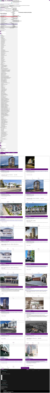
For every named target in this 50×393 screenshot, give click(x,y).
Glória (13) (2, 47)
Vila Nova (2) (2, 54)
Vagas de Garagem (2, 138)
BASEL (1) (2, 67)
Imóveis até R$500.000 (16, 0)
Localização (1, 37)
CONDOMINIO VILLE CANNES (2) (5, 71)
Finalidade (1, 35)
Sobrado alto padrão (31, 220)
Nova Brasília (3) (3, 50)
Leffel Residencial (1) (4, 89)
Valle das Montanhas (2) (4, 124)
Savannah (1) (2, 116)
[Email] (1, 378)
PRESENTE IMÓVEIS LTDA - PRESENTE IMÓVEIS (6, 0)
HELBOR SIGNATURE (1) (4, 84)
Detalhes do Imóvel (2, 148)
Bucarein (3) (2, 43)
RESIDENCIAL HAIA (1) (4, 102)
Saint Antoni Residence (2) (4, 115)
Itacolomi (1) (2, 56)
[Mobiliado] (2, 141)
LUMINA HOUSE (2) (3, 90)
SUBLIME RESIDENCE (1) (4, 119)
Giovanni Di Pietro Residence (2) (5, 82)
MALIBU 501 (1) (3, 91)
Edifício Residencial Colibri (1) (5, 76)
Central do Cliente (4, 372)
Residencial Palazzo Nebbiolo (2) (5, 109)
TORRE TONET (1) (3, 120)
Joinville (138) (3, 38)
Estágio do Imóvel (2, 127)
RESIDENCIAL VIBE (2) (4, 113)
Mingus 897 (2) (3, 92)
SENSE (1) (2, 117)
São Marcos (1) (3, 53)
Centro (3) (2, 44)
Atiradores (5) (3, 40)
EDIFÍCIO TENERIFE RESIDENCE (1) (5, 78)
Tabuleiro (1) (2, 60)
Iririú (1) (2, 48)
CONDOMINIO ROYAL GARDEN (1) (5, 70)
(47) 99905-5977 (4, 382)
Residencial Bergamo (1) (4, 100)
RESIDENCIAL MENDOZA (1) (4, 105)
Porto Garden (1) (3, 97)
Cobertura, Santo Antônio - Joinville (9, 174)
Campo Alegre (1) (3, 61)
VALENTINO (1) (3, 123)
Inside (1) (2, 86)
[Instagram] (1, 379)
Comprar (2, 369)
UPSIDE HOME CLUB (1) (4, 122)
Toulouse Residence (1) (4, 121)
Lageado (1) (2, 62)
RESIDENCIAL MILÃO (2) (4, 106)
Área (1, 142)
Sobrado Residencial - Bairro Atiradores (10, 267)
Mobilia (1, 140)
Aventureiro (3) (3, 41)
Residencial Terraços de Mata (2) (5, 111)
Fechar (49, 0)
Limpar (13, 152)
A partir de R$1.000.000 (16, 2)
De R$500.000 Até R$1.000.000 (17, 1)
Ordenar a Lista (2, 150)
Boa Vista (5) (3, 42)
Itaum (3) (2, 49)
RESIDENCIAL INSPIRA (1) (4, 104)
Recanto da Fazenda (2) (4, 98)
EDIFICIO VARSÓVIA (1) (4, 79)
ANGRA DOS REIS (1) (3, 66)
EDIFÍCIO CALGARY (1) (4, 73)
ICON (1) (2, 85)
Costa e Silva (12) (3, 45)
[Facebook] (1, 375)
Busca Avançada (3, 153)
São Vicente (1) (3, 63)
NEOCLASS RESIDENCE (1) (4, 95)
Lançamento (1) (3, 136)
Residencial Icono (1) (3, 103)
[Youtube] (1, 376)
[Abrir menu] (8, 4)
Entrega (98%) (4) (3, 132)
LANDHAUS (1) (3, 87)
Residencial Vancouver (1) (4, 112)
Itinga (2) (2, 58)
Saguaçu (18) (3, 52)
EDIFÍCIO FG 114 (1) (3, 74)
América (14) (2, 39)
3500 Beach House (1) (4, 65)
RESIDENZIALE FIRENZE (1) (4, 114)
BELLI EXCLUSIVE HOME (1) (4, 68)
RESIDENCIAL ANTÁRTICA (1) (5, 99)
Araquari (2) (2, 57)
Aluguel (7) (2, 36)
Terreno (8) (2, 131)
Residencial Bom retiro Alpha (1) (5, 101)
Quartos (1, 137)
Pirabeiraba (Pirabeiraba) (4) (5, 51)
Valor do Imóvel (2, 30)
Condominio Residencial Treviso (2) (5, 69)
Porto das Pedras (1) (3, 96)
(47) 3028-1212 (4, 383)
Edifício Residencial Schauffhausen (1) (6, 77)
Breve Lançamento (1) (4, 135)
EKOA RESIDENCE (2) (4, 80)
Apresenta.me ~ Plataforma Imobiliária (8, 391)
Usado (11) (2, 130)
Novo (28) (2, 129)
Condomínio (2, 64)
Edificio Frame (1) (3, 75)
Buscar (5, 152)
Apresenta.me (5, 390)
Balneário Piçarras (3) (4, 55)
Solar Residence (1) (3, 118)
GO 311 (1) (2, 83)
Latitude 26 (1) (3, 88)
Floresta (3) (2, 46)
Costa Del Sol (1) (3, 72)
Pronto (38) (2, 128)
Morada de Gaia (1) (3, 93)
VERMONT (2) (3, 125)
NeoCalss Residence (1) (4, 94)
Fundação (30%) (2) (3, 133)
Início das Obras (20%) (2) (4, 134)
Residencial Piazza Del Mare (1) (5, 110)
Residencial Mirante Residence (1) (5, 108)
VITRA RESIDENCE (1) (4, 126)
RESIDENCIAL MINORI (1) (4, 107)
